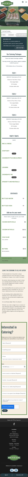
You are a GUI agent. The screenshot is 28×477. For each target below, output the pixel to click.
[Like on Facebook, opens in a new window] (14, 424)
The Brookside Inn (14, 458)
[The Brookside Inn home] (7, 3)
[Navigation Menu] (26, 2)
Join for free (20, 48)
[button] (14, 144)
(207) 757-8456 (14, 437)
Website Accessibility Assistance (14, 465)
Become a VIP (19, 475)
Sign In (6, 475)
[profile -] (23, 2)
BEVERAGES (11, 35)
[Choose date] (24, 366)
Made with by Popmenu (11, 420)
